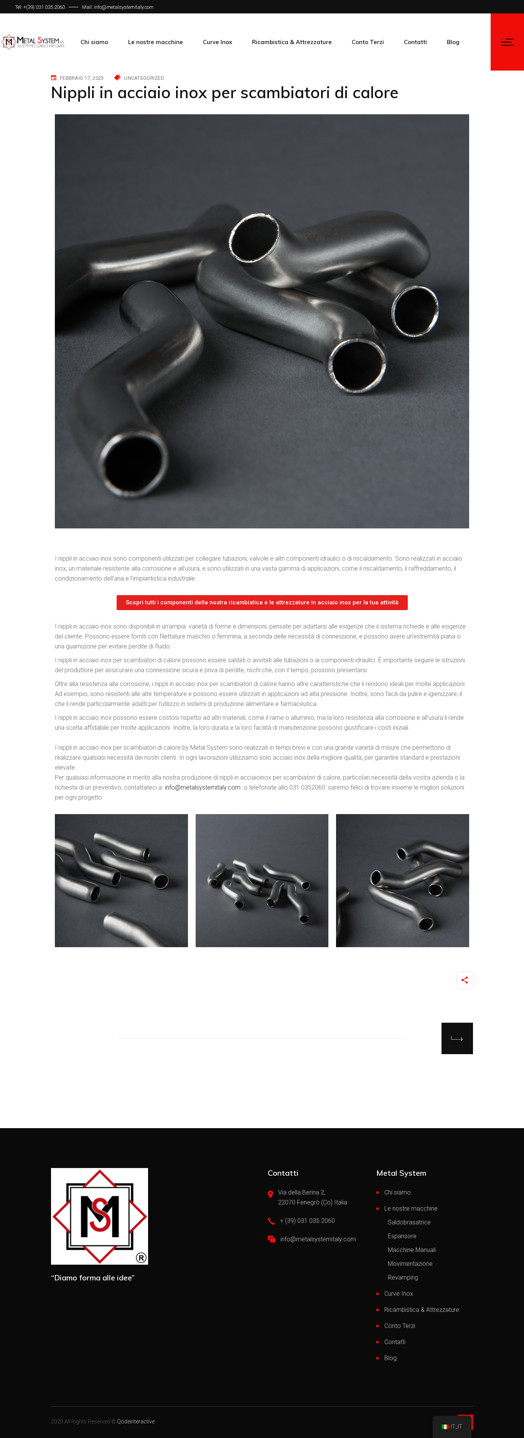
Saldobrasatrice (409, 1222)
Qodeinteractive (136, 1421)
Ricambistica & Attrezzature (421, 1309)
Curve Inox (398, 1293)
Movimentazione (410, 1263)
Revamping (403, 1277)
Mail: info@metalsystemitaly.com (117, 7)
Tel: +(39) (25, 7)
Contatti (394, 1342)
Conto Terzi (399, 1325)
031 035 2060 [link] (50, 7)
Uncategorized (144, 78)
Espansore (402, 1236)
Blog (390, 1358)
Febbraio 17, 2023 (82, 78)
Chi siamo (397, 1192)
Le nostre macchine (411, 1208)
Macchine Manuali (412, 1250)
